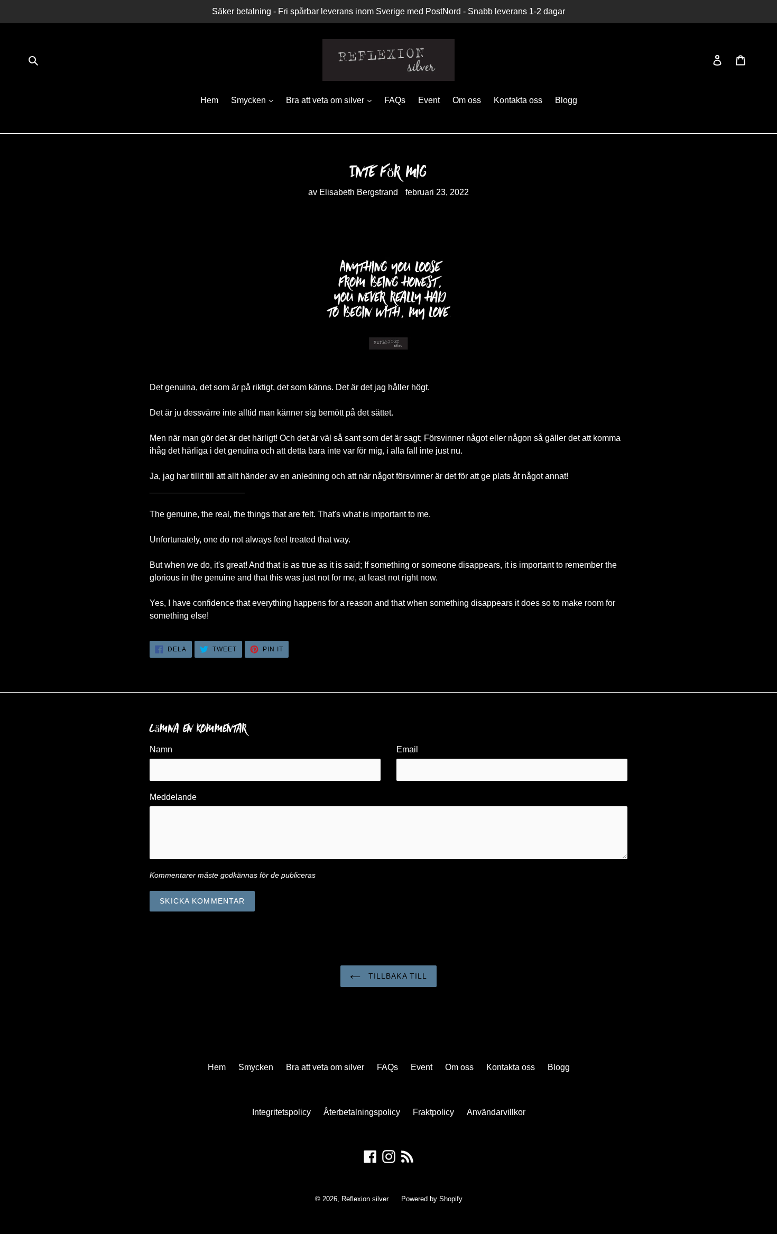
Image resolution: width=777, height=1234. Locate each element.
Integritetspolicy (281, 1112)
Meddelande (173, 797)
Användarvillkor (496, 1112)
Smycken (249, 100)
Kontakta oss (518, 100)
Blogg (566, 100)
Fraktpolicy (433, 1112)
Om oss (466, 100)
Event (429, 100)
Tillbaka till (397, 976)
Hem (209, 100)
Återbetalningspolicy (361, 1112)
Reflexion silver (364, 1199)
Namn (161, 749)
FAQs (394, 100)
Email (407, 749)
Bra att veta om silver (326, 100)
